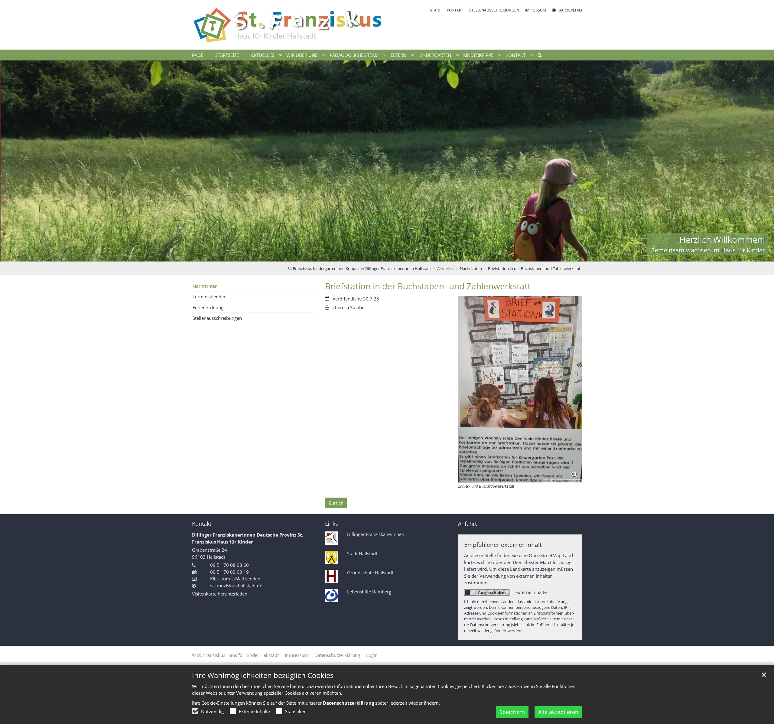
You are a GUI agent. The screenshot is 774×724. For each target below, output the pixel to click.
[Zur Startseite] (287, 25)
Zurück (336, 503)
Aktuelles (445, 268)
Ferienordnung (208, 307)
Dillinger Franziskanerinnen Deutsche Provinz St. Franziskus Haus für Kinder (247, 538)
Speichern (512, 712)
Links (331, 523)
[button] (537, 56)
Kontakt (201, 523)
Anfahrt (467, 523)
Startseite (227, 55)
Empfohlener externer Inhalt (503, 544)
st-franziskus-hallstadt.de (236, 586)
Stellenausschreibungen (217, 318)
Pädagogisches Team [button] (354, 55)
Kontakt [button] (515, 55)
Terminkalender (209, 297)
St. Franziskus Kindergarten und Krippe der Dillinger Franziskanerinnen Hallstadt (359, 268)
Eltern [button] (398, 55)
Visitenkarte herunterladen (219, 594)
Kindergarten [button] (434, 55)
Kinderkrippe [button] (478, 55)
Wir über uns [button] (301, 55)
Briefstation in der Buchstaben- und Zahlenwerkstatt (535, 268)
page (197, 55)
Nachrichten (471, 268)
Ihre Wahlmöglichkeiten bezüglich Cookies (262, 675)
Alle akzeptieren (558, 712)
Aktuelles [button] (262, 55)
